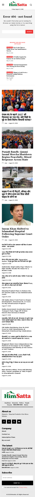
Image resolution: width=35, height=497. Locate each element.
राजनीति (3, 452)
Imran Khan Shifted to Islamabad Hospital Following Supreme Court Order (17, 232)
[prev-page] (8, 79)
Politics (4, 460)
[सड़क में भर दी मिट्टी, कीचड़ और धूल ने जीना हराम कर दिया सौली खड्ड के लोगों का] (17, 177)
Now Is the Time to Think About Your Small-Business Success (16, 49)
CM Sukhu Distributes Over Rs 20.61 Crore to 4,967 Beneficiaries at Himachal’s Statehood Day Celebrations (16, 329)
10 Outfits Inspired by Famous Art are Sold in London (16, 57)
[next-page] (11, 79)
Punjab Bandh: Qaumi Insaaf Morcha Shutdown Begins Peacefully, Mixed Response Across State (17, 155)
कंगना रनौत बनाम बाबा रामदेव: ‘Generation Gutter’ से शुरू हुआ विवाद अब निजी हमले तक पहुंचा (16, 260)
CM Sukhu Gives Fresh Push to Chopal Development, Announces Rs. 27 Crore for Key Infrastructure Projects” (16, 301)
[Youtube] (19, 422)
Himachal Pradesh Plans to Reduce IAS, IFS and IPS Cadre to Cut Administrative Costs (17, 292)
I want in (16, 483)
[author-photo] (3, 123)
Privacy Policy (23, 487)
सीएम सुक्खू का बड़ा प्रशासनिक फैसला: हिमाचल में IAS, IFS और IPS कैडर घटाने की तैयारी (17, 284)
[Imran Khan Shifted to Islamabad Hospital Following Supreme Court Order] (17, 215)
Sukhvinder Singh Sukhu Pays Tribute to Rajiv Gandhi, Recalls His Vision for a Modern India (17, 268)
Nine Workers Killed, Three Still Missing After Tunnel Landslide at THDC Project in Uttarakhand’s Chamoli (17, 371)
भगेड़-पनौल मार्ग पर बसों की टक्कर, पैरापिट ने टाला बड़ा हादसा (17, 277)
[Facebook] (4, 422)
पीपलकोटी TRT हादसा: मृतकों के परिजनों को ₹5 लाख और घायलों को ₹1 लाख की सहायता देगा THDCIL (17, 337)
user (6, 123)
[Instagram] (9, 422)
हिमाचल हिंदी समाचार (6, 467)
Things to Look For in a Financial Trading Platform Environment (17, 74)
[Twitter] (14, 422)
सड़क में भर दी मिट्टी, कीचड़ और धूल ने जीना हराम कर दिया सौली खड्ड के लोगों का (16, 194)
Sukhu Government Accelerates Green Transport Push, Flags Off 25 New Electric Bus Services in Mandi (16, 310)
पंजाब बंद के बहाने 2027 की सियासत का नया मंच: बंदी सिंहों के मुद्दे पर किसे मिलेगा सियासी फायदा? (16, 117)
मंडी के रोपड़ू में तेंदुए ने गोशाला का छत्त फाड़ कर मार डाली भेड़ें (17, 363)
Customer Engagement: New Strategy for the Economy (17, 65)
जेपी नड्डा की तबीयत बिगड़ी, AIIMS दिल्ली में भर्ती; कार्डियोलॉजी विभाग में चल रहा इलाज (16, 355)
